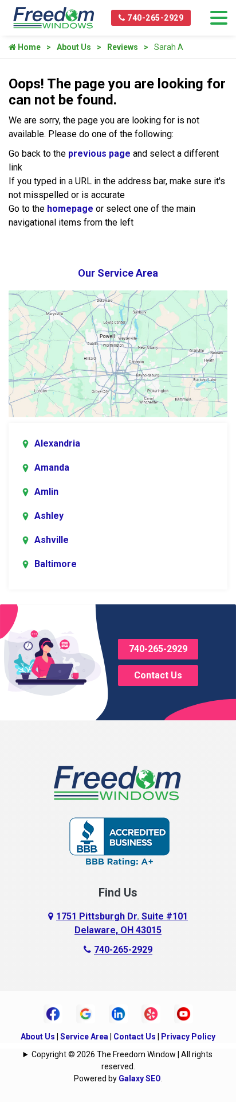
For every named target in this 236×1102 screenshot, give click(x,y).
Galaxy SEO (140, 1078)
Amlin (46, 491)
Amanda (51, 467)
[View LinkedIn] (118, 1013)
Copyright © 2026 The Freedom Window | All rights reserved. (122, 1060)
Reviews (122, 47)
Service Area (84, 1036)
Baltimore (55, 563)
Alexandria (57, 443)
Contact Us (158, 675)
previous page (99, 153)
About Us (74, 47)
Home (28, 47)
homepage (70, 208)
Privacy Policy (188, 1036)
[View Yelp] (151, 1013)
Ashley (49, 515)
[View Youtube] (183, 1013)
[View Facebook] (53, 1013)
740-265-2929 (154, 17)
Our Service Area (118, 273)
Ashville (51, 539)
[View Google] (85, 1013)
